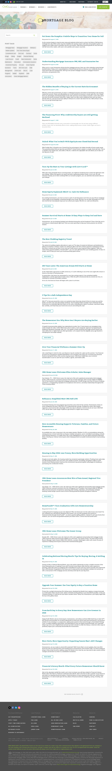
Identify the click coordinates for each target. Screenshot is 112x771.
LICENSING (65, 738)
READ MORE (47, 52)
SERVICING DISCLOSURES (62, 740)
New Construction (26, 59)
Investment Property (11, 65)
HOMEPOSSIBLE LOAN (58, 729)
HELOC (25, 70)
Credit (17, 59)
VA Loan (21, 65)
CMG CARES (93, 729)
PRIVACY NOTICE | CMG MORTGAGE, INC (83, 738)
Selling (13, 56)
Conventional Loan (11, 53)
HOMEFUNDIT (55, 717)
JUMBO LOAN (35, 729)
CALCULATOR (77, 717)
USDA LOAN (35, 726)
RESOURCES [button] (41, 7)
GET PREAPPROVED (14, 717)
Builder (14, 73)
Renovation (17, 62)
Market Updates (10, 50)
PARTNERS (81, 2)
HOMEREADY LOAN (57, 726)
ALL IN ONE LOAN (57, 720)
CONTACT (92, 726)
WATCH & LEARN (78, 720)
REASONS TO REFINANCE (16, 732)
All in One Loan (23, 68)
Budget (19, 56)
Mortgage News (10, 47)
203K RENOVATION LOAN (59, 723)
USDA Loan (18, 70)
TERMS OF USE (77, 740)
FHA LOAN (34, 720)
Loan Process (9, 59)
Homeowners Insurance (29, 62)
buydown (21, 73)
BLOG (74, 723)
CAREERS (92, 717)
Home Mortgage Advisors (21, 76)
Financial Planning (28, 56)
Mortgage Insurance (22, 47)
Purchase (28, 53)
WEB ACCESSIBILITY (52, 738)
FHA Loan (21, 53)
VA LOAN (34, 723)
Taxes (14, 68)
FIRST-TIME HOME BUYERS (16, 723)
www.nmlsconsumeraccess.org (70, 752)
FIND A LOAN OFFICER (96, 720)
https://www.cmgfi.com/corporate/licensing (68, 764)
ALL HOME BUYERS (14, 726)
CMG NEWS (72, 2)
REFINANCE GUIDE (14, 729)
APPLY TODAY (12, 720)
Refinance (33, 47)
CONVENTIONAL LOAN (38, 717)
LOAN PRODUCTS (51, 7)
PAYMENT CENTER (93, 2)
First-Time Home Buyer (23, 50)
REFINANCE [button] (32, 7)
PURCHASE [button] (23, 7)
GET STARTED (103, 7)
